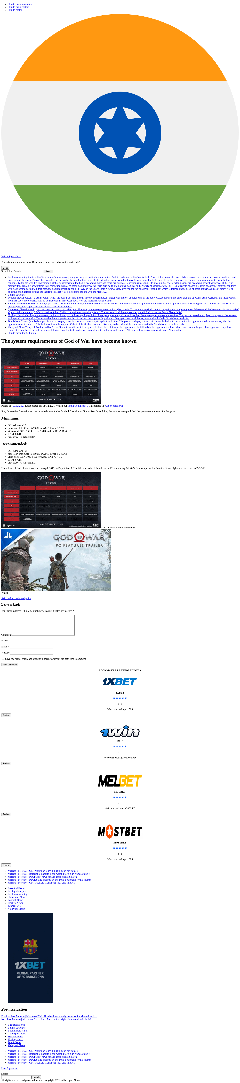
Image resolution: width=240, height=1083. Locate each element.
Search (4, 1073)
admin (70, 405)
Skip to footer (15, 10)
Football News (15, 900)
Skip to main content (18, 7)
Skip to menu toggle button (22, 333)
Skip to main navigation (20, 4)
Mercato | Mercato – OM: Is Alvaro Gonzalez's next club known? (41, 882)
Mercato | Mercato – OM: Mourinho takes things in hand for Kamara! (43, 870)
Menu (5, 268)
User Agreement (9, 1068)
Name (5, 640)
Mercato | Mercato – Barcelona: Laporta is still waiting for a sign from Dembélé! (49, 873)
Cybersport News (123, 311)
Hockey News (122, 317)
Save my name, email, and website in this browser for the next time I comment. (45, 658)
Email (5, 646)
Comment (6, 634)
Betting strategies (16, 294)
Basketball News (16, 888)
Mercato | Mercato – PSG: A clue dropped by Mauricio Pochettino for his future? (49, 879)
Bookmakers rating (122, 284)
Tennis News (119, 323)
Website (5, 652)
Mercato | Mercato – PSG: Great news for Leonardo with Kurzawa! (43, 876)
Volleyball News (120, 328)
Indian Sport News (11, 256)
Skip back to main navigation (16, 598)
